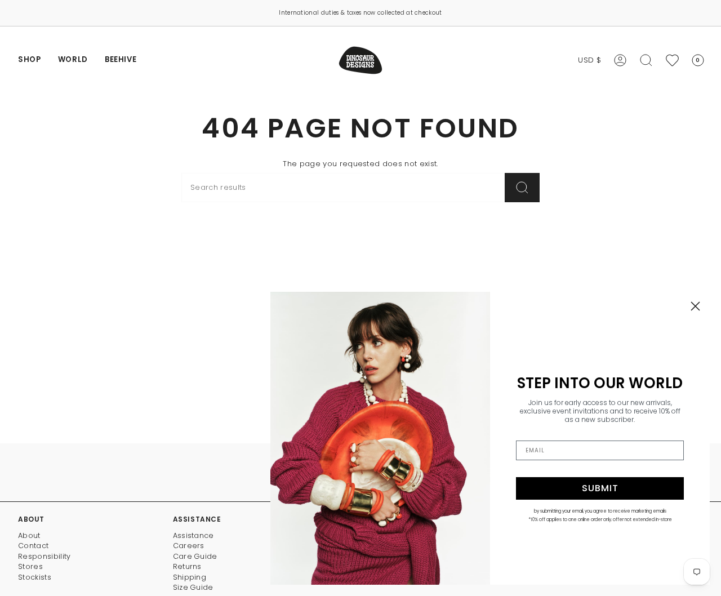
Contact (33, 545)
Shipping (190, 577)
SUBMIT (600, 488)
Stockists (34, 577)
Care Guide (195, 556)
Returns (187, 566)
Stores (30, 566)
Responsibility (44, 556)
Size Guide (193, 587)
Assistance (193, 535)
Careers (188, 545)
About (29, 535)
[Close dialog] (695, 306)
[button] (30, 60)
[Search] (522, 187)
